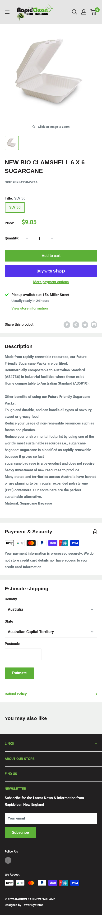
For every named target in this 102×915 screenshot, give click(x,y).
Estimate (19, 673)
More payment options (51, 282)
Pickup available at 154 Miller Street (40, 295)
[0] (93, 12)
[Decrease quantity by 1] (27, 238)
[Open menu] (7, 12)
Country (11, 599)
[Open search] (74, 11)
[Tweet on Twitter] (85, 324)
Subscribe (20, 832)
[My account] (83, 11)
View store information (29, 308)
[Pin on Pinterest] (76, 324)
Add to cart (51, 255)
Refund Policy (16, 694)
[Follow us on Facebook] (8, 860)
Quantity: (12, 238)
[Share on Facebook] (67, 324)
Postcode (12, 644)
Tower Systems (32, 905)
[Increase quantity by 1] (52, 238)
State (9, 621)
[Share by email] (94, 324)
